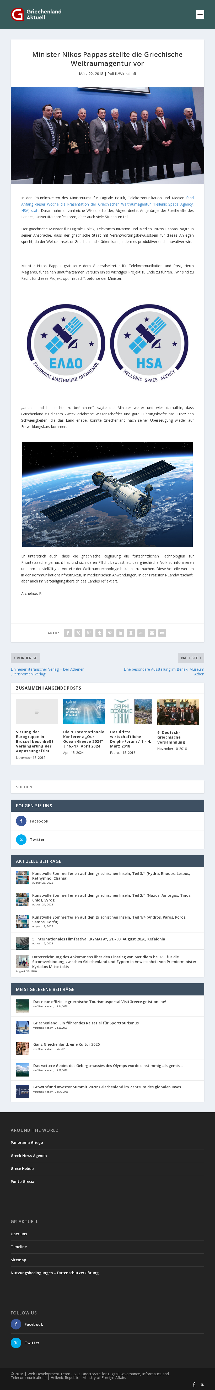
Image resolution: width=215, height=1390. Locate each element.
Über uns (19, 1233)
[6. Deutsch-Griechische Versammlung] (178, 712)
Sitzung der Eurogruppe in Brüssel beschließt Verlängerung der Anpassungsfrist (34, 741)
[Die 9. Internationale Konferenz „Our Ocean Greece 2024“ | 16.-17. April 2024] (84, 711)
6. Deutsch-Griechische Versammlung (171, 737)
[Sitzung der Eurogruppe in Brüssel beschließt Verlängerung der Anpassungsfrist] (37, 711)
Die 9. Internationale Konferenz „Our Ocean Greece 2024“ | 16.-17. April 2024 (84, 739)
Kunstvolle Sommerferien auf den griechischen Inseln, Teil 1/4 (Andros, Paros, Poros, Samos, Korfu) (109, 919)
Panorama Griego (27, 1142)
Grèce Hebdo (22, 1168)
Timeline (19, 1246)
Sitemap (18, 1259)
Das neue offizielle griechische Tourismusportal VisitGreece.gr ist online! (99, 1001)
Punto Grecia (22, 1181)
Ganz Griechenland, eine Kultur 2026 (66, 1044)
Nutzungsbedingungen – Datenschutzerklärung (55, 1272)
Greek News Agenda (29, 1155)
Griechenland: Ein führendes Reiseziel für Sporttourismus (86, 1022)
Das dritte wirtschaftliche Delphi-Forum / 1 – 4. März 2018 (130, 739)
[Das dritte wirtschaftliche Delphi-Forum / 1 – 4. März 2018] (131, 711)
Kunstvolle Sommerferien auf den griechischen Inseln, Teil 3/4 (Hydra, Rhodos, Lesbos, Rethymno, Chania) (111, 876)
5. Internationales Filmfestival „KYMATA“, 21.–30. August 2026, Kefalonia (98, 938)
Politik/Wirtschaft (122, 73)
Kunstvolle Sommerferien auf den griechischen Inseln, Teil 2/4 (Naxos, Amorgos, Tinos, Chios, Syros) (111, 898)
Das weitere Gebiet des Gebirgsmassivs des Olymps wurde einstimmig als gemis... (108, 1065)
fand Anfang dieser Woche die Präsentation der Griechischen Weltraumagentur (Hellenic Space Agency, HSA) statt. (107, 204)
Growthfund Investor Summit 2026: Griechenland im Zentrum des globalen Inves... (108, 1086)
